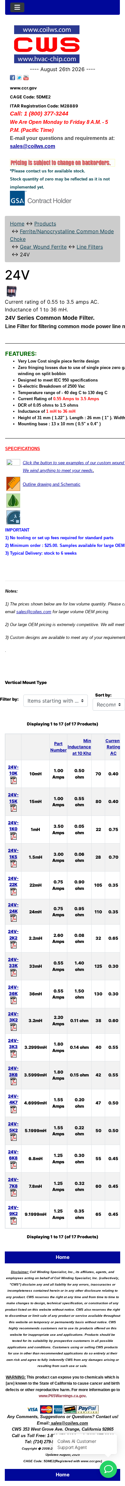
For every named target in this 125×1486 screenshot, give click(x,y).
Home (17, 223)
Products (45, 223)
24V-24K (13, 908)
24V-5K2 (13, 1127)
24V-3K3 (13, 1043)
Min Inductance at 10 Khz (79, 747)
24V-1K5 (13, 853)
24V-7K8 (13, 1182)
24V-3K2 (13, 1017)
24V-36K (13, 990)
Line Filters (90, 247)
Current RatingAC (113, 747)
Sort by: (103, 694)
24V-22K (13, 881)
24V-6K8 (13, 1155)
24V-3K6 (13, 1071)
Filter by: (9, 699)
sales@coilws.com (33, 611)
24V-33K (13, 962)
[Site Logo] (62, 44)
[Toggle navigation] (17, 7)
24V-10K (13, 770)
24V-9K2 (13, 1210)
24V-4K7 (13, 1099)
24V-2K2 (13, 934)
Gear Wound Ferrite (43, 247)
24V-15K (13, 798)
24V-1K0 (13, 826)
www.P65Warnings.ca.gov (62, 1396)
